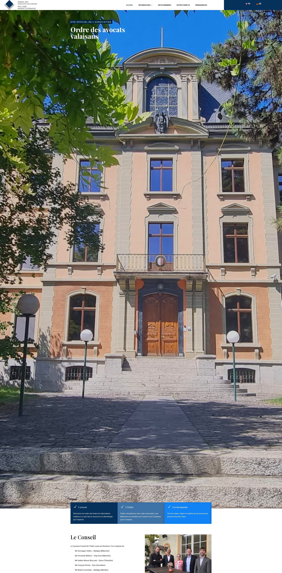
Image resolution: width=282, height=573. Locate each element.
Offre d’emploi (183, 5)
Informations (144, 5)
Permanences (201, 5)
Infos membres (164, 5)
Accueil (129, 5)
